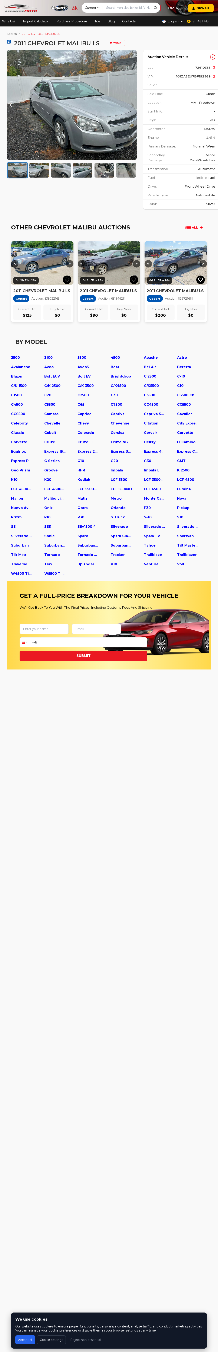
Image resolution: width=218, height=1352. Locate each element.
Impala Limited (154, 470)
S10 (180, 517)
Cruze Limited (88, 442)
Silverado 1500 (154, 527)
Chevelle (52, 423)
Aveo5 (83, 367)
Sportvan (185, 536)
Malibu (17, 498)
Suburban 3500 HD (121, 545)
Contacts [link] (129, 21)
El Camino (186, 442)
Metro (116, 498)
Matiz (82, 498)
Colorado (85, 433)
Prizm (16, 517)
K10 (14, 480)
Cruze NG (119, 442)
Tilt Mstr (18, 555)
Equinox (18, 451)
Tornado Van (88, 555)
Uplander (85, 564)
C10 (180, 386)
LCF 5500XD (121, 489)
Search (12, 33)
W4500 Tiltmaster (21, 574)
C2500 (83, 395)
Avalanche (20, 367)
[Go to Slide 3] (61, 170)
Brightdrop (121, 376)
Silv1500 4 (86, 527)
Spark (82, 536)
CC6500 (18, 414)
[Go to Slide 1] (17, 170)
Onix (48, 508)
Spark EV (152, 536)
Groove (51, 470)
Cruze (49, 442)
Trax (48, 564)
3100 (48, 358)
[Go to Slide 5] (104, 170)
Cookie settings (51, 1340)
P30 (147, 508)
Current (90, 8)
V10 (114, 564)
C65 (80, 405)
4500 (115, 358)
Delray (150, 442)
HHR (81, 470)
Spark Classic (121, 536)
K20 (47, 480)
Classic (17, 433)
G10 (80, 461)
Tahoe (150, 545)
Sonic (49, 536)
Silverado (119, 527)
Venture (151, 564)
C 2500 (150, 376)
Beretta (184, 367)
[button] (72, 105)
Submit (83, 656)
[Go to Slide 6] (126, 170)
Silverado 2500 (187, 527)
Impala (117, 470)
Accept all (25, 1340)
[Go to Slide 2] (39, 170)
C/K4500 (118, 386)
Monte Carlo (154, 498)
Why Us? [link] (9, 21)
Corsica (117, 433)
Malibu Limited (55, 498)
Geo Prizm (20, 470)
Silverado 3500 (21, 536)
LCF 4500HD (21, 489)
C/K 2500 (52, 386)
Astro (182, 358)
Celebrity (19, 423)
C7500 (116, 405)
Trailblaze (153, 555)
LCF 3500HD (154, 480)
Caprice (84, 414)
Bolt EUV (52, 376)
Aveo (49, 367)
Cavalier (184, 414)
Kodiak (83, 480)
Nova (181, 498)
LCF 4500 (185, 480)
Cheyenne (120, 423)
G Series (52, 461)
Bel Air (150, 367)
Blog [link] (111, 21)
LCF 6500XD (154, 489)
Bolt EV (84, 376)
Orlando (118, 508)
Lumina (184, 489)
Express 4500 (154, 451)
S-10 (148, 517)
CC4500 (151, 405)
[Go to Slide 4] (82, 170)
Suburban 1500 (55, 545)
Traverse (19, 564)
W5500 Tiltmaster (55, 574)
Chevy (83, 423)
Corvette (185, 433)
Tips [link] (97, 21)
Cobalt (50, 433)
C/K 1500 (19, 386)
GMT (181, 461)
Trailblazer (187, 555)
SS (13, 527)
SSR (47, 527)
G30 (147, 461)
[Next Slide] (132, 105)
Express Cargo (187, 451)
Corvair (150, 433)
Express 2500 (88, 451)
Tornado (52, 555)
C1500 (16, 395)
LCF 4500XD (55, 489)
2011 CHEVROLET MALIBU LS (41, 33)
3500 (81, 358)
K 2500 (183, 470)
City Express (187, 423)
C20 (47, 395)
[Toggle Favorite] (67, 280)
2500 (15, 358)
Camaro (51, 414)
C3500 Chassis (187, 395)
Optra (82, 508)
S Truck (118, 517)
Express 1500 (55, 451)
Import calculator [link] (36, 21)
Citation (151, 423)
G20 (114, 461)
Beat (115, 367)
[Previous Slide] (11, 105)
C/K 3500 (85, 386)
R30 (80, 517)
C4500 (17, 405)
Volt (180, 564)
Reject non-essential (85, 1340)
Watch (117, 42)
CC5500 (184, 405)
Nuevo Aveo (21, 508)
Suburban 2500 (88, 545)
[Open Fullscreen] (130, 153)
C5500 (49, 405)
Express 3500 (121, 451)
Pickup (183, 508)
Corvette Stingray (21, 442)
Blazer (17, 376)
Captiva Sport (154, 414)
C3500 (149, 395)
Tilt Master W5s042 (187, 545)
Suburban (20, 545)
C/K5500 (151, 386)
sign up (203, 8)
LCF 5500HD (88, 489)
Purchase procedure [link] (71, 21)
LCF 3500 (119, 480)
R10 (47, 517)
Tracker (118, 555)
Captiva (118, 414)
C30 (114, 395)
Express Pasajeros (21, 461)
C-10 (181, 376)
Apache (151, 358)
